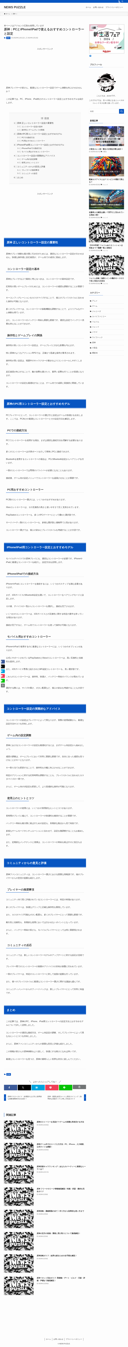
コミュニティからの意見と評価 (31, 167)
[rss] (119, 1)
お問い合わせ (58, 1339)
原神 (8, 38)
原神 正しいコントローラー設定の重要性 (35, 123)
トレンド (95, 327)
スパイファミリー (99, 316)
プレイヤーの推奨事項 (30, 170)
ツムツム (95, 322)
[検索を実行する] (121, 111)
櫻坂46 (95, 353)
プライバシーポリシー (74, 1339)
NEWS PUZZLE (15, 7)
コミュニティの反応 (29, 173)
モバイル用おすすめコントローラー (36, 152)
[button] (10, 1087)
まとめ (20, 177)
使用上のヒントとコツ (30, 163)
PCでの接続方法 (28, 137)
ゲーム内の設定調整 (29, 159)
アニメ (94, 301)
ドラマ (94, 332)
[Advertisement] (45, 66)
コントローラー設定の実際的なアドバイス (36, 156)
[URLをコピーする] (79, 1087)
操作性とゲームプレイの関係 (33, 130)
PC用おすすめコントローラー (33, 141)
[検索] (122, 1)
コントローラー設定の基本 (32, 127)
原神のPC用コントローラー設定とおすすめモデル (39, 134)
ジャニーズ (96, 311)
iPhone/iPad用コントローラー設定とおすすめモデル (40, 145)
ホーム (48, 1339)
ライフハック (97, 337)
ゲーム (94, 306)
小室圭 (94, 348)
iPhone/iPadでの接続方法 (32, 148)
